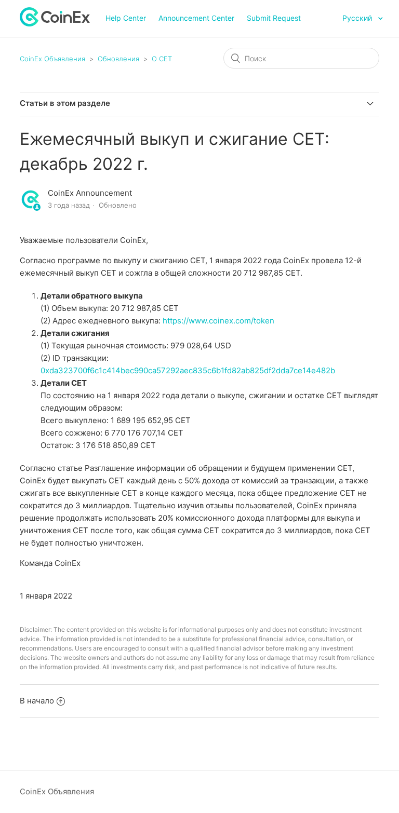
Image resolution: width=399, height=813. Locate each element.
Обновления (118, 59)
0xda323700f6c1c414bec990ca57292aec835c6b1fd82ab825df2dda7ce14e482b (188, 370)
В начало (37, 701)
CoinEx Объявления (52, 59)
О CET (162, 59)
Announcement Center (196, 17)
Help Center (125, 17)
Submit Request (274, 17)
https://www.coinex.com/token (218, 321)
